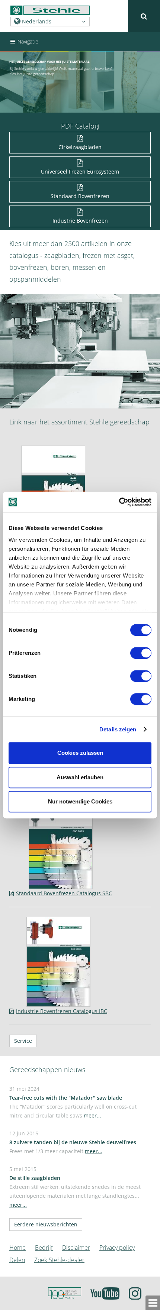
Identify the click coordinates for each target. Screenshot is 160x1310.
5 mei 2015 (75, 1186)
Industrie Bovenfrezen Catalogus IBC (61, 1011)
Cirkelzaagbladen (80, 147)
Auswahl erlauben (80, 777)
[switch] (142, 654)
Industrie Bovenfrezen (80, 220)
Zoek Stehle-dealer (59, 1260)
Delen (17, 1260)
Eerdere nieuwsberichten (45, 1224)
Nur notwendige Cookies (80, 801)
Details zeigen (117, 729)
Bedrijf (44, 1247)
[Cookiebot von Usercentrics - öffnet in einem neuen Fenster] (118, 502)
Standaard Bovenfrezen (80, 196)
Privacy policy (117, 1247)
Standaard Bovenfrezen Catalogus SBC (64, 893)
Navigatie (27, 41)
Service (23, 1040)
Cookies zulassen (80, 753)
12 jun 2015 (72, 1142)
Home (17, 1247)
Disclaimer (76, 1247)
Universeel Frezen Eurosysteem (80, 171)
